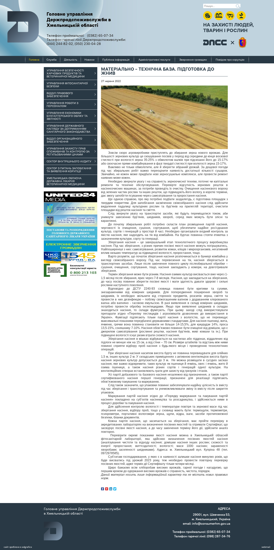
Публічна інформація (116, 59)
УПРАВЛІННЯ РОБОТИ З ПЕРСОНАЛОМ (62, 104)
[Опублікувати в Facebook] (102, 488)
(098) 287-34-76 (218, 536)
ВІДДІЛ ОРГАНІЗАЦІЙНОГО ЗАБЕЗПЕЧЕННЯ (64, 140)
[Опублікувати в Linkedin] (110, 488)
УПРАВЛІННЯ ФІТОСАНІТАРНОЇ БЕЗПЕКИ (67, 85)
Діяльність (70, 59)
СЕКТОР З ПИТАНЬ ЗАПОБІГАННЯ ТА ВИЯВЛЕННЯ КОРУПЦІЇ (69, 170)
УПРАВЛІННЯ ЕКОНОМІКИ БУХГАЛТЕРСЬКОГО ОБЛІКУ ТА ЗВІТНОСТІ (67, 116)
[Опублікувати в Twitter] (114, 488)
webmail (266, 547)
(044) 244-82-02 (60, 43)
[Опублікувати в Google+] (106, 488)
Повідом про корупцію (230, 59)
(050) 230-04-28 (88, 43)
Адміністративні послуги (154, 59)
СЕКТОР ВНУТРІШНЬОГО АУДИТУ (69, 161)
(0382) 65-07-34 (100, 35)
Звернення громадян (193, 59)
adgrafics (27, 547)
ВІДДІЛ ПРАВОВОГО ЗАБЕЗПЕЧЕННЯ (60, 94)
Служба (51, 59)
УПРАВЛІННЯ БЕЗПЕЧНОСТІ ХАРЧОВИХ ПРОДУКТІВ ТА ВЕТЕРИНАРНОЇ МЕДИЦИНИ (66, 73)
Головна (34, 59)
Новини (89, 59)
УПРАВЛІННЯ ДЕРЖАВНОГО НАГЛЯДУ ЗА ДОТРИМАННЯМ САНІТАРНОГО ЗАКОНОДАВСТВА (68, 129)
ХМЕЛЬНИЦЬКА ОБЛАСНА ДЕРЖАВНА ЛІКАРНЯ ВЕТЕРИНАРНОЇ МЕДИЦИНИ (66, 181)
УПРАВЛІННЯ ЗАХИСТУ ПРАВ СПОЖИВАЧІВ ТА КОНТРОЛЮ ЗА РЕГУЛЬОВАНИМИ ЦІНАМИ (68, 151)
